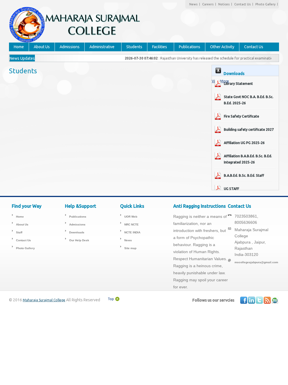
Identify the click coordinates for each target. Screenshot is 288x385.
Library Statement (238, 83)
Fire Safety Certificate (241, 116)
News (193, 4)
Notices (224, 4)
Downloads (76, 232)
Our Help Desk (79, 240)
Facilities (159, 47)
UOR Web (130, 216)
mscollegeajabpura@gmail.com (256, 262)
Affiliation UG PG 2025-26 (244, 143)
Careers (207, 4)
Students (134, 47)
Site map (130, 248)
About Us (42, 47)
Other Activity (222, 47)
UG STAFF (231, 189)
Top (111, 299)
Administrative (101, 47)
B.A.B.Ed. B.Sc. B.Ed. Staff (244, 175)
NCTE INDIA (132, 232)
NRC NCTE (131, 224)
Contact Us (242, 4)
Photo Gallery (265, 4)
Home (19, 47)
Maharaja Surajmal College (44, 300)
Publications (189, 47)
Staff (19, 232)
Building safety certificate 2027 (249, 129)
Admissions (70, 47)
